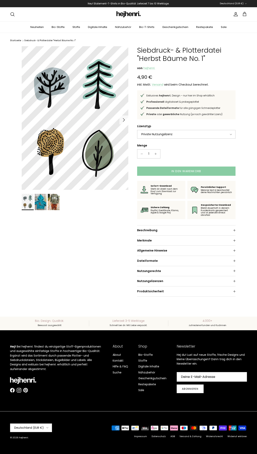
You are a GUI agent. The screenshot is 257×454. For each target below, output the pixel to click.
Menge (142, 145)
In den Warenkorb (186, 171)
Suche (117, 372)
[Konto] (235, 14)
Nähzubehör (123, 27)
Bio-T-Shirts (146, 27)
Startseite (15, 40)
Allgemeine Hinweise (152, 250)
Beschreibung (147, 230)
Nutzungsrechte (149, 271)
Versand (157, 85)
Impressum (140, 436)
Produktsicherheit (150, 291)
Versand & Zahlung (190, 436)
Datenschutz (159, 436)
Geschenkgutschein (175, 27)
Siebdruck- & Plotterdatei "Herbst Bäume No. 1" (50, 40)
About (117, 355)
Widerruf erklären (237, 436)
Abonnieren (190, 389)
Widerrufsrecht (214, 436)
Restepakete (204, 27)
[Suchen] (12, 14)
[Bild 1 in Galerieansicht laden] (75, 118)
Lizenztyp (144, 126)
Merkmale (144, 240)
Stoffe (76, 27)
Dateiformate (147, 261)
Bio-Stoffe (58, 27)
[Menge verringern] (140, 153)
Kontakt (118, 361)
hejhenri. (149, 68)
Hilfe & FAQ (120, 366)
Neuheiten (37, 27)
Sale (224, 27)
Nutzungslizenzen (150, 281)
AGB (172, 436)
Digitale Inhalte (97, 27)
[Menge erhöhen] (156, 153)
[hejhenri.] (128, 14)
